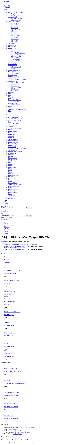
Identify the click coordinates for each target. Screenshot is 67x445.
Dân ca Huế (14, 84)
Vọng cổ (10, 112)
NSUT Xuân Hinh (9, 383)
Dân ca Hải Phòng (16, 56)
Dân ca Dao (14, 26)
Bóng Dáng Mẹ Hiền (10, 301)
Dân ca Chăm (15, 24)
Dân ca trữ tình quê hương (18, 79)
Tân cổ (10, 107)
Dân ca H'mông (15, 32)
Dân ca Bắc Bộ (12, 48)
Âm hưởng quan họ (16, 15)
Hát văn (10, 170)
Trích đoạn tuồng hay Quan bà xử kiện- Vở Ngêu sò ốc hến (20, 244)
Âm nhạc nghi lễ (12, 17)
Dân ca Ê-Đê (14, 28)
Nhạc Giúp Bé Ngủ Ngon (26, 427)
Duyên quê (7, 380)
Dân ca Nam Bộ (12, 65)
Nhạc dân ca (4, 241)
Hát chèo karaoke (12, 158)
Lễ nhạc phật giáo (16, 20)
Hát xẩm (13, 62)
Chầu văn (10, 126)
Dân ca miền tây (12, 64)
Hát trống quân (12, 97)
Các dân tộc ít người (13, 21)
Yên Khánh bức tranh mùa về (12, 392)
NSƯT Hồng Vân (9, 315)
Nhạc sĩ (6, 201)
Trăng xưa (7, 353)
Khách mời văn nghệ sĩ (14, 186)
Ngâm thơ (10, 106)
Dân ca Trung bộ (12, 81)
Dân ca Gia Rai (15, 29)
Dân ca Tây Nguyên (13, 76)
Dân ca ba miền (12, 46)
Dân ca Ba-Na (15, 23)
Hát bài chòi (14, 89)
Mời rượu (6, 259)
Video (9, 111)
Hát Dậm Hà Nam (20, 53)
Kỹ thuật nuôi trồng (29, 443)
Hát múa (10, 161)
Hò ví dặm (11, 180)
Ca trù (13, 50)
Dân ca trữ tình (12, 78)
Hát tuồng (10, 98)
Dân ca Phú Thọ (15, 57)
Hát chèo (10, 156)
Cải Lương (11, 43)
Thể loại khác (11, 195)
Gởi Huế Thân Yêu (9, 291)
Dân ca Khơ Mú (15, 35)
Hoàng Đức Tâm (9, 325)
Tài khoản (11, 206)
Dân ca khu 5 (15, 86)
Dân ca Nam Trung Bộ (14, 70)
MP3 (5, 9)
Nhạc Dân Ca (4, 206)
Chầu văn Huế (15, 101)
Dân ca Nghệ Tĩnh (13, 142)
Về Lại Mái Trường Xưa (24, 432)
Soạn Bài (20, 443)
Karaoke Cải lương (13, 183)
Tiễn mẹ (6, 322)
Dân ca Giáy (14, 31)
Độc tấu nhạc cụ (15, 104)
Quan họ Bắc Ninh (13, 192)
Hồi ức (6, 343)
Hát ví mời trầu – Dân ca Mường (13, 270)
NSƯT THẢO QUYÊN (11, 395)
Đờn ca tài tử (14, 68)
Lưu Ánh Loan (17, 371)
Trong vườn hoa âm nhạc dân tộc (17, 109)
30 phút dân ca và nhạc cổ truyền (17, 12)
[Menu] (1, 3)
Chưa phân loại (12, 45)
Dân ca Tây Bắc (12, 75)
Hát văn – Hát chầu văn (14, 100)
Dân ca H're (14, 34)
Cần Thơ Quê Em (17, 434)
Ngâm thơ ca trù (12, 189)
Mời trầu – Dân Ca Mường (11, 280)
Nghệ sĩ (6, 200)
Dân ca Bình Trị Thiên (14, 131)
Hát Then (10, 164)
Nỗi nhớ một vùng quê (22, 431)
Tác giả (6, 231)
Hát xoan (10, 173)
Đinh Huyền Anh (20, 383)
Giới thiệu (7, 7)
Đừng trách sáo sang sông (11, 368)
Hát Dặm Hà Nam (13, 159)
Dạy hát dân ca (12, 153)
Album (6, 203)
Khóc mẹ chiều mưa (9, 333)
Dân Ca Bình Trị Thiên (17, 82)
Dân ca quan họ (12, 71)
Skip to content (5, 1)
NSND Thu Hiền (9, 294)
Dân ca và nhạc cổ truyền (15, 151)
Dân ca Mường (15, 37)
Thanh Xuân (7, 262)
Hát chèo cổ (11, 92)
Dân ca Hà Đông (16, 54)
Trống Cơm (15, 429)
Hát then (10, 95)
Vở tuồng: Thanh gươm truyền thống (14, 247)
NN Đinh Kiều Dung (10, 273)
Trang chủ (7, 6)
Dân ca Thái (14, 42)
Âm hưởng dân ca (13, 14)
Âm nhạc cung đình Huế (18, 18)
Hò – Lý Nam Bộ (16, 67)
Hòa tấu (10, 181)
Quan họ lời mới (15, 73)
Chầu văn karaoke (16, 128)
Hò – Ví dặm (11, 178)
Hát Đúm (10, 176)
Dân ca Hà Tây (12, 134)
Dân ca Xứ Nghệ (16, 87)
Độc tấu (10, 197)
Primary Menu (4, 219)
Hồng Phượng (8, 371)
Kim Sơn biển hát (9, 416)
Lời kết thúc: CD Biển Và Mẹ (12, 312)
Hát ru (9, 93)
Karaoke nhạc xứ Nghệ (14, 184)
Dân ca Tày (14, 40)
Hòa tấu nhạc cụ (12, 103)
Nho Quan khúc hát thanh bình (12, 404)
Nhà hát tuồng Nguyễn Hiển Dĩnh (17, 246)
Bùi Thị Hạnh (8, 283)
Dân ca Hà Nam (15, 51)
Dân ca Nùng (15, 39)
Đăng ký (10, 217)
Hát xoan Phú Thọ (20, 59)
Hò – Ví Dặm (15, 90)
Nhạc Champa (12, 190)
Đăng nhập (4, 217)
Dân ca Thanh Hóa (16, 61)
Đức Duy (6, 304)
